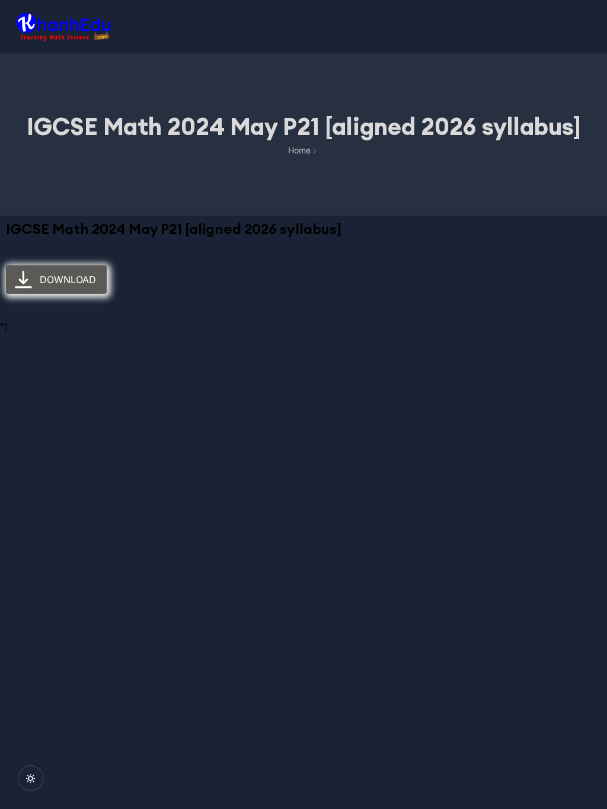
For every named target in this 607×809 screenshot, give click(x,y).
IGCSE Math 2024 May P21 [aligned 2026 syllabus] (173, 228)
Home (299, 150)
